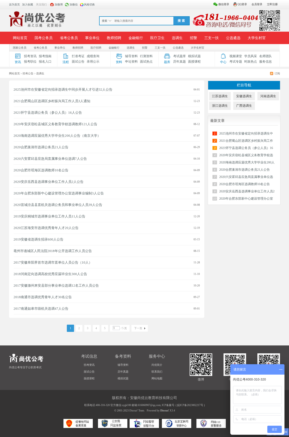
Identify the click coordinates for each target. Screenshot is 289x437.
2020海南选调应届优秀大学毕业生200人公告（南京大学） (57, 135)
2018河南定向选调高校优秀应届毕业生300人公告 (50, 274)
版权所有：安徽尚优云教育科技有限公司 (144, 398)
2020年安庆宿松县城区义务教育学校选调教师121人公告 (55, 124)
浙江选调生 (220, 105)
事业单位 (92, 38)
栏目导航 (244, 85)
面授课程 (194, 61)
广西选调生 (244, 105)
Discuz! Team (136, 410)
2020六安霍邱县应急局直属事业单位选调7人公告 (50, 159)
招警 (193, 38)
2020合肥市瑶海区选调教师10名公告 (41, 170)
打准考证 (78, 56)
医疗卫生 (157, 38)
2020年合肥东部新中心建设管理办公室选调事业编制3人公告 (59, 193)
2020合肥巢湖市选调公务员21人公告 (41, 147)
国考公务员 (44, 38)
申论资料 (131, 61)
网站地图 (156, 378)
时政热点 (250, 61)
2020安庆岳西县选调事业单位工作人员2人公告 (49, 182)
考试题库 (179, 56)
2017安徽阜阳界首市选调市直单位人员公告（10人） (53, 262)
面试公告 (78, 61)
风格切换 (89, 4)
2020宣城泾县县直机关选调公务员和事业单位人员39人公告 (58, 205)
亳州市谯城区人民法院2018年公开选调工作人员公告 (53, 251)
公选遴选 (233, 38)
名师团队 (265, 56)
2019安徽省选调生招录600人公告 (38, 239)
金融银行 (135, 38)
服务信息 (265, 61)
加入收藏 (27, 4)
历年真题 (179, 61)
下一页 (138, 328)
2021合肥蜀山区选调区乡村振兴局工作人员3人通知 (52, 101)
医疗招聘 (96, 47)
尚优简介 (156, 364)
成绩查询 (93, 56)
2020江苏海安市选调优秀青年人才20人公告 (46, 228)
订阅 (277, 73)
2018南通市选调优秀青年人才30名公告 (43, 297)
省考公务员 (69, 38)
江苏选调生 (220, 96)
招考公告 (28, 73)
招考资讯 (30, 56)
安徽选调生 (244, 96)
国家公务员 (19, 47)
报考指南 (45, 56)
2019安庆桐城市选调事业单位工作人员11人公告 (49, 216)
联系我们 (156, 371)
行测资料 (146, 56)
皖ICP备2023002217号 (190, 405)
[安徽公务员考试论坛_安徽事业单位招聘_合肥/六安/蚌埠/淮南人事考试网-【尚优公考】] (38, 20)
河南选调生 (268, 96)
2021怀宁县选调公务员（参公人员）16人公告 (48, 112)
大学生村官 (257, 38)
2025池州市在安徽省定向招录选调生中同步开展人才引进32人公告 (63, 89)
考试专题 (235, 61)
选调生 (177, 38)
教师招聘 (114, 38)
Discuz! (164, 410)
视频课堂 (235, 56)
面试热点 (146, 61)
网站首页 (20, 38)
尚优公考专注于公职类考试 (25, 367)
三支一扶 (211, 38)
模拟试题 (194, 56)
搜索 (104, 20)
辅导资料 (131, 56)
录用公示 (93, 61)
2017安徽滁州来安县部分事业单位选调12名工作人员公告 (56, 285)
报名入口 (45, 61)
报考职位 (30, 61)
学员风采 (250, 56)
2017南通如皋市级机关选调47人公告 (41, 308)
